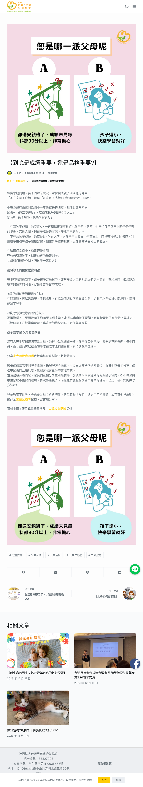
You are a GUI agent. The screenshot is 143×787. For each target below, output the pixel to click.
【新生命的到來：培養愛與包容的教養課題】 (37, 673)
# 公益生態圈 (74, 555)
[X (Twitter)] (55, 572)
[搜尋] (127, 6)
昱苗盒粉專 (23, 399)
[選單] (134, 6)
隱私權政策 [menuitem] (105, 763)
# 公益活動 (54, 555)
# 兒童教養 (15, 555)
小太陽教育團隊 (23, 356)
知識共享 (52, 173)
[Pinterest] (88, 572)
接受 (104, 779)
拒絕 (118, 779)
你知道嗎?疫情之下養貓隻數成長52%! (32, 730)
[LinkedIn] (120, 572)
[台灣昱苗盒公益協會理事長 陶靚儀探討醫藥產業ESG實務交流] (105, 650)
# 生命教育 (94, 555)
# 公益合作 (34, 555)
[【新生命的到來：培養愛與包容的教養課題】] (38, 650)
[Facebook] (23, 572)
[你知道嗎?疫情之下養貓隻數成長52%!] (38, 708)
